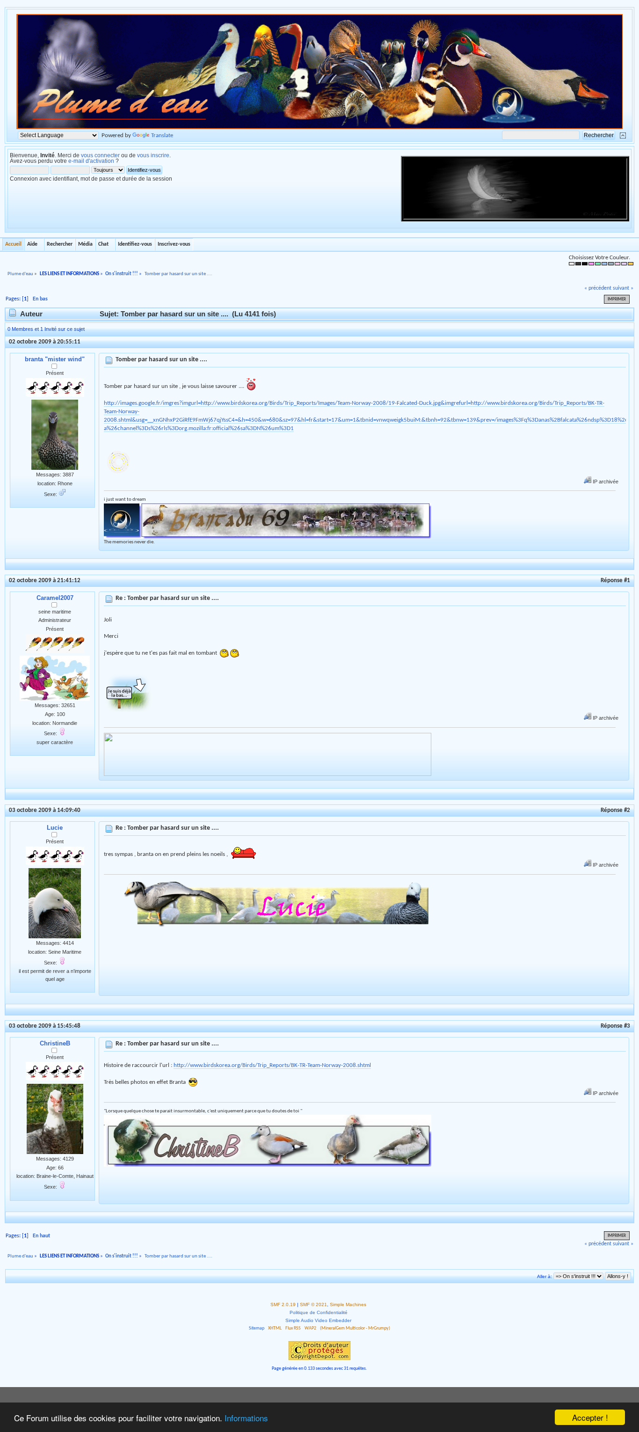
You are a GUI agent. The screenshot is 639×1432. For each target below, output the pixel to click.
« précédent (597, 288)
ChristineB (55, 1043)
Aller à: (544, 1276)
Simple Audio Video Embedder (318, 1320)
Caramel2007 (54, 597)
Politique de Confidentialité (319, 1312)
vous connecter (100, 155)
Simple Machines (348, 1304)
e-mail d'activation (91, 161)
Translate (162, 135)
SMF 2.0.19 (283, 1304)
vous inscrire (153, 155)
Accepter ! (590, 1417)
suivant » (623, 288)
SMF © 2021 (313, 1304)
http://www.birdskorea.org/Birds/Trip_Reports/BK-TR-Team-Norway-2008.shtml (272, 1065)
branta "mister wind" (55, 359)
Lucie (55, 827)
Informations (246, 1418)
